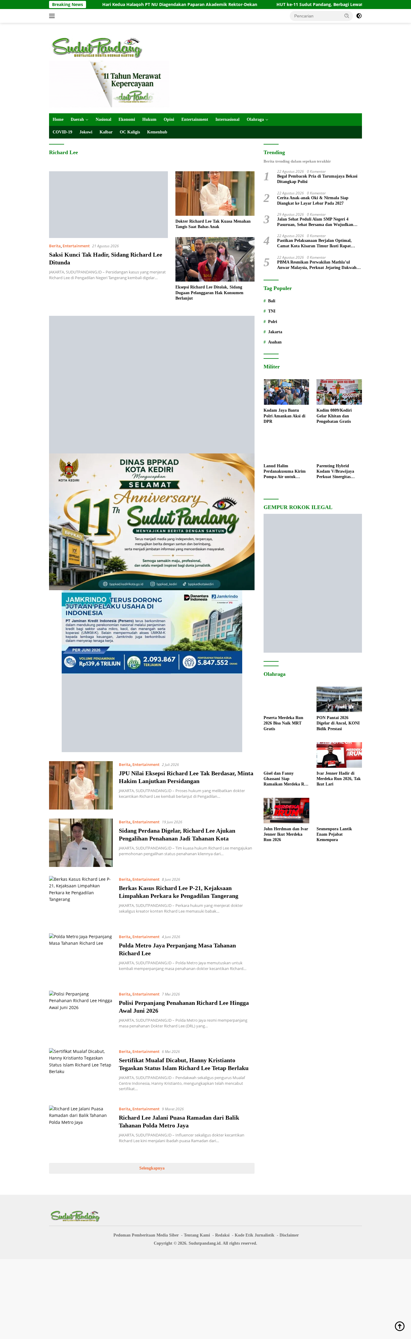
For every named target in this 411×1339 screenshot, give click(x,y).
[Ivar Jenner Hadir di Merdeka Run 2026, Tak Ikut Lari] (339, 755)
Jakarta (275, 332)
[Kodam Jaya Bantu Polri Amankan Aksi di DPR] (286, 392)
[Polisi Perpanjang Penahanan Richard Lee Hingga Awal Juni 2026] (81, 1015)
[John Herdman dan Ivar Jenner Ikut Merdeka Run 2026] (286, 810)
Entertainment (194, 119)
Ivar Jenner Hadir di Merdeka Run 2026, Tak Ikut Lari (339, 778)
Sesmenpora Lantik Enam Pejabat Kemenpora (334, 834)
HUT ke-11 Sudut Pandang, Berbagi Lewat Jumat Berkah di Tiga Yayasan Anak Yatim (313, 4)
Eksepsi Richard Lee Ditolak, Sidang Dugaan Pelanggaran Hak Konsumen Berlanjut (209, 292)
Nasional (103, 119)
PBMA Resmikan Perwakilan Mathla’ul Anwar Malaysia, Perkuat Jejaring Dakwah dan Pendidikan (317, 265)
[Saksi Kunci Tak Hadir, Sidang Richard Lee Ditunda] (108, 204)
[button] (347, 15)
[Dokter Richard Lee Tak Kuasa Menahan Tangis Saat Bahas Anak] (215, 193)
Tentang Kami (197, 1235)
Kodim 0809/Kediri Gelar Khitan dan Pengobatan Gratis (334, 415)
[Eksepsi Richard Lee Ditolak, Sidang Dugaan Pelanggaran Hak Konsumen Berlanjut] (215, 259)
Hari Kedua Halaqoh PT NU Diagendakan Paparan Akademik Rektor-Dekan (129, 4)
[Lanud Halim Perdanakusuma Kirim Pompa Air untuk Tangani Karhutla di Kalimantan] (286, 447)
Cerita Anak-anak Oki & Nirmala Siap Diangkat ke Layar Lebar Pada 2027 (312, 201)
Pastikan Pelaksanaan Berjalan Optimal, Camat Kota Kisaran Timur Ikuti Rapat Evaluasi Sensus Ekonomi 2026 (314, 244)
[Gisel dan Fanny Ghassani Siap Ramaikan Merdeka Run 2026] (286, 755)
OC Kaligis (130, 132)
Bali (271, 301)
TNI (271, 311)
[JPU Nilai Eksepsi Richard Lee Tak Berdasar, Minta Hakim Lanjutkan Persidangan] (81, 785)
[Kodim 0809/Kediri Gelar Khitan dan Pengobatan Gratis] (339, 392)
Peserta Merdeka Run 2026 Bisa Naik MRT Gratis (283, 723)
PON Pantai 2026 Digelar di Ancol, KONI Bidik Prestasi (338, 723)
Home (58, 119)
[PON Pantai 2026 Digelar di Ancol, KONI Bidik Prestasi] (339, 699)
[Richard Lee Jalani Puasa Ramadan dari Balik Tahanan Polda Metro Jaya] (81, 1130)
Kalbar (106, 132)
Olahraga (255, 119)
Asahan (275, 342)
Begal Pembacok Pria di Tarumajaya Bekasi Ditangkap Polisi (317, 179)
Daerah (77, 119)
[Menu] (53, 16)
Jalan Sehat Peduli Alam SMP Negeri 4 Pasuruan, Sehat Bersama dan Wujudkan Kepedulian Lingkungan (315, 222)
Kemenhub (157, 132)
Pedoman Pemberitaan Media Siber (146, 1235)
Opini (169, 119)
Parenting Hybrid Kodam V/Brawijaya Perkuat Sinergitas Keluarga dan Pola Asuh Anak (339, 472)
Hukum (149, 119)
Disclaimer (289, 1235)
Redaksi (222, 1235)
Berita (55, 246)
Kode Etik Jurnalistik (254, 1235)
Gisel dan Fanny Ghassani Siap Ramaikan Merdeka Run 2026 (286, 779)
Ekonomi (127, 119)
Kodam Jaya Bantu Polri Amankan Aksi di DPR (284, 415)
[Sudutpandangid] (98, 47)
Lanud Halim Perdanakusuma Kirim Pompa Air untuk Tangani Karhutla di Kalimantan (285, 472)
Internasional (227, 119)
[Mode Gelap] (359, 16)
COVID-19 (62, 132)
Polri (272, 321)
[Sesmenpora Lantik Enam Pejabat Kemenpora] (339, 810)
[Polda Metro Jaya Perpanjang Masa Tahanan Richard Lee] (81, 957)
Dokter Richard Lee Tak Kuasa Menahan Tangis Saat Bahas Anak (213, 224)
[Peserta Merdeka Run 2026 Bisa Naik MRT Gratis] (286, 699)
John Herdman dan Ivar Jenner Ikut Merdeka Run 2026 (286, 834)
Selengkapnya (152, 1168)
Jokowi (85, 132)
